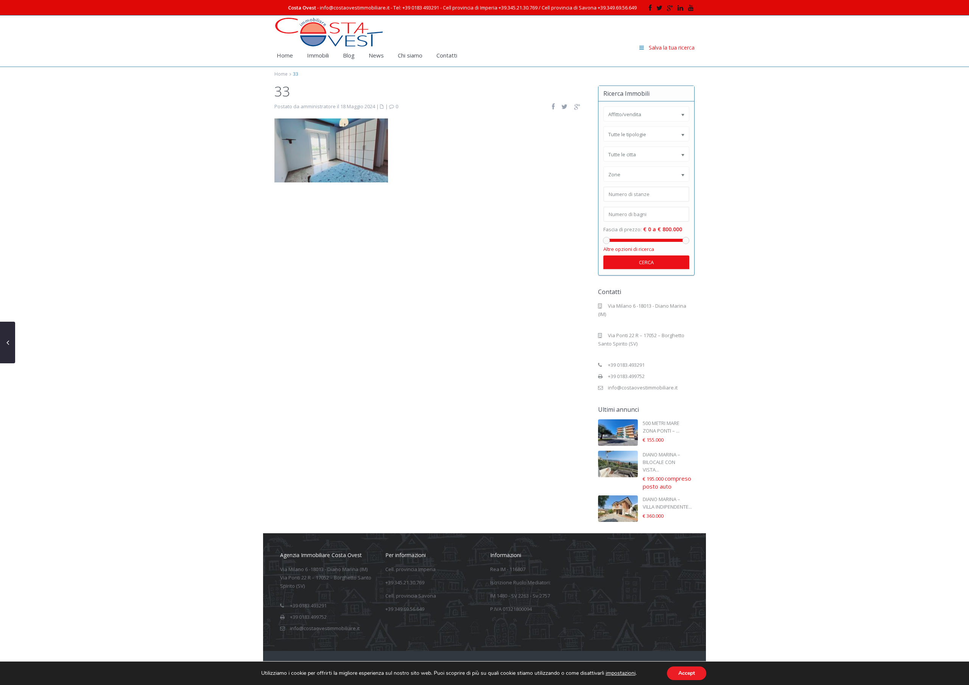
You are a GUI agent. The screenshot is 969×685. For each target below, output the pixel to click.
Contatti (446, 55)
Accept (686, 673)
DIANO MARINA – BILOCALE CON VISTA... (661, 462)
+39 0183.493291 (626, 364)
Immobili (318, 55)
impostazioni (621, 673)
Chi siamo (410, 55)
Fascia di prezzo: (622, 229)
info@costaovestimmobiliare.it (643, 387)
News (376, 55)
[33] (331, 149)
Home (285, 55)
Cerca (646, 262)
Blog (349, 55)
